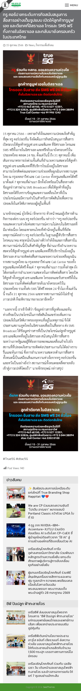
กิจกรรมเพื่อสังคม (45, 45)
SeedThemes (49, 686)
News (31, 45)
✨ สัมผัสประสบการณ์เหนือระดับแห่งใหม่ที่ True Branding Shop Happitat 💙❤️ (49, 492)
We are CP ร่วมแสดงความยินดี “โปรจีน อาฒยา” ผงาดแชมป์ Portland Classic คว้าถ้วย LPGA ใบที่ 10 (51, 511)
